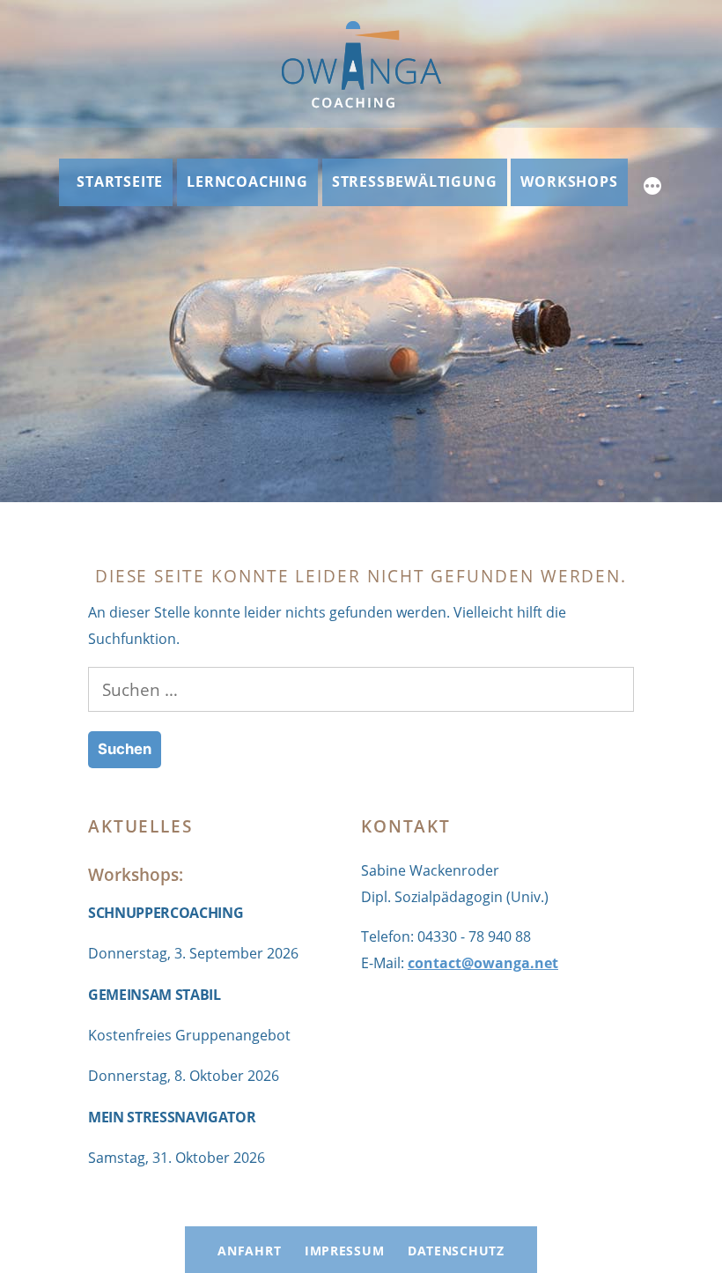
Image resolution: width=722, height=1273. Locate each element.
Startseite (120, 181)
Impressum (344, 1250)
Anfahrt (249, 1250)
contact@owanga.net (483, 963)
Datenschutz (456, 1250)
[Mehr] (652, 189)
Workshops (568, 181)
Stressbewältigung (414, 181)
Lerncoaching (247, 181)
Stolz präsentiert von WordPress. (514, 1215)
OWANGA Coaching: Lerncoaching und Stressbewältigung (252, 1215)
